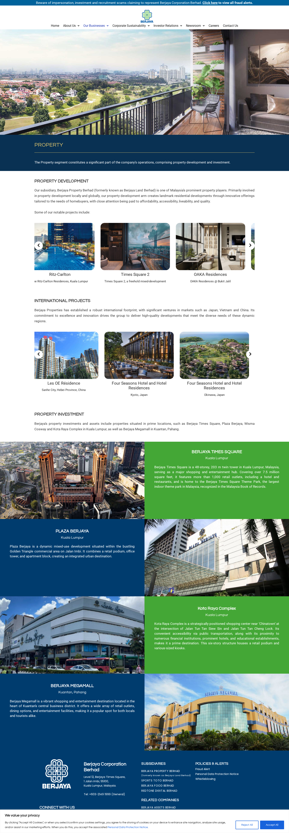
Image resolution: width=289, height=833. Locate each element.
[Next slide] (250, 245)
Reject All (247, 825)
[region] (144, 821)
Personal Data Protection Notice (128, 827)
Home (55, 26)
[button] (71, 25)
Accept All (272, 825)
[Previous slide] (38, 245)
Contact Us (230, 26)
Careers (214, 26)
